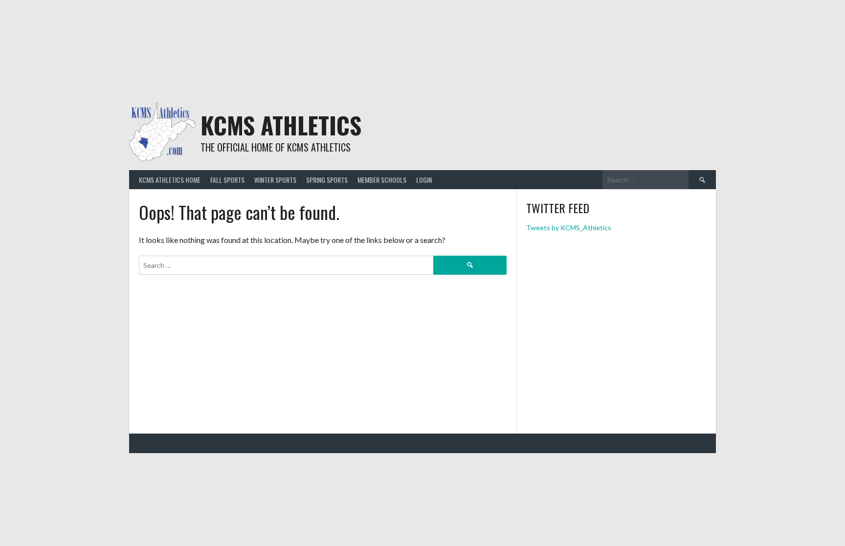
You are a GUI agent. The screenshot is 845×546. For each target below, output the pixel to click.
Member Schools (381, 180)
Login (424, 180)
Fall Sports (227, 180)
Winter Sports (275, 180)
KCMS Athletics (280, 125)
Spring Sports (327, 180)
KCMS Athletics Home (169, 180)
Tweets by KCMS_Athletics (568, 227)
